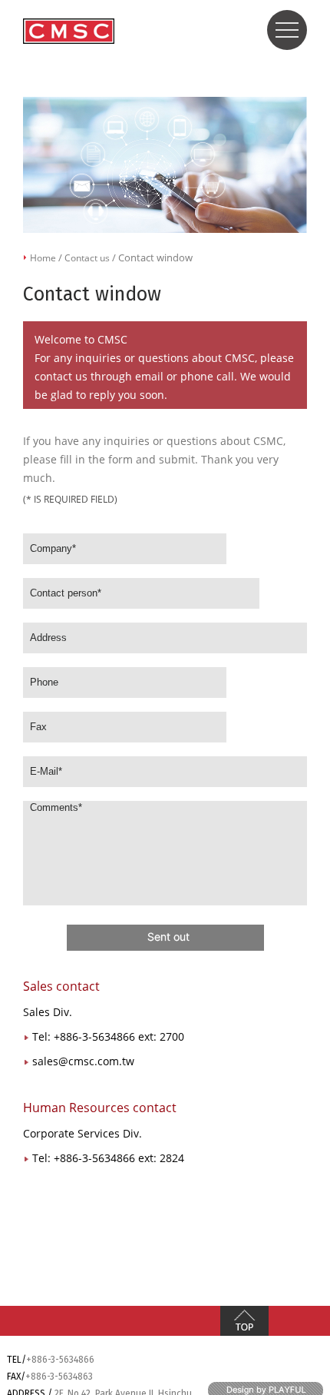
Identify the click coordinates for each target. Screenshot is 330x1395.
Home (43, 257)
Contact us (87, 257)
